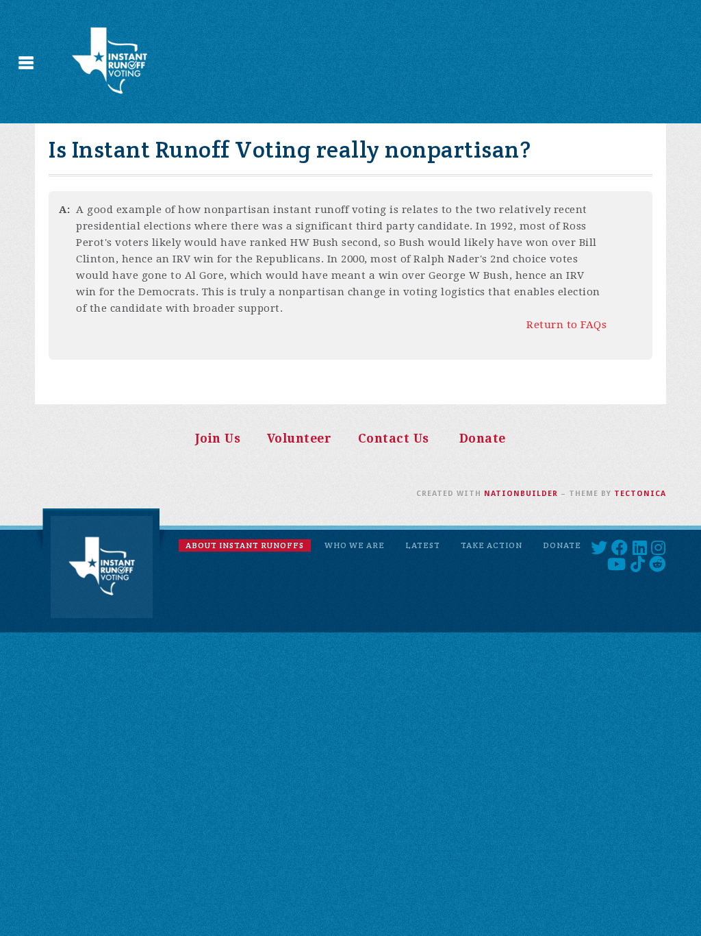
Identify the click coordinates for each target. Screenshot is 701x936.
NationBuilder (521, 493)
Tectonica (640, 493)
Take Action (491, 545)
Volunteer (299, 438)
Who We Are (354, 545)
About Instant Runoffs (245, 545)
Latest (422, 545)
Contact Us (393, 438)
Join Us (218, 438)
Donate (482, 438)
